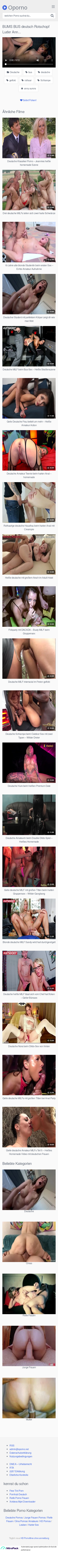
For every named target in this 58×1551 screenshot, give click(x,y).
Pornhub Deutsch (18, 1494)
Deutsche (14, 72)
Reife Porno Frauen (19, 1498)
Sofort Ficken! (29, 100)
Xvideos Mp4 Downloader (22, 1501)
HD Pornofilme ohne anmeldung (35, 1538)
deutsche (45, 72)
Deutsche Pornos (14, 1517)
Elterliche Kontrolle (19, 1475)
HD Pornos (45, 1521)
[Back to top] (52, 1544)
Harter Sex (33, 1524)
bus (30, 72)
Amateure (33, 1521)
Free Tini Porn (16, 1490)
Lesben (23, 1524)
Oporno (17, 7)
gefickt (12, 80)
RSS (12, 1445)
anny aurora (29, 88)
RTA (12, 1467)
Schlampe (45, 80)
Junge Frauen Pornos (35, 1517)
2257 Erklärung (17, 1471)
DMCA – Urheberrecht (21, 1464)
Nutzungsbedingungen (21, 1456)
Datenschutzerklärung (20, 1452)
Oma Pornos (21, 1521)
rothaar (28, 80)
